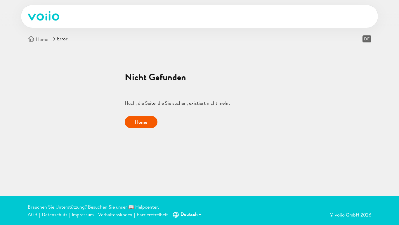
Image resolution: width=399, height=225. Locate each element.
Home (41, 39)
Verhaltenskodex (115, 214)
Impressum (83, 214)
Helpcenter (146, 207)
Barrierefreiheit (152, 214)
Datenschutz (54, 214)
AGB (32, 214)
